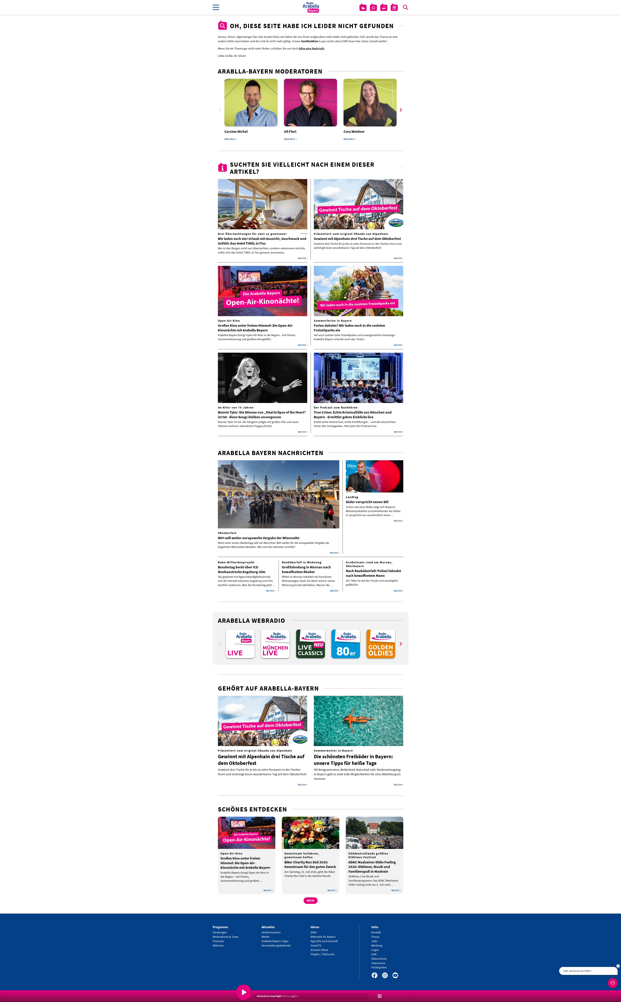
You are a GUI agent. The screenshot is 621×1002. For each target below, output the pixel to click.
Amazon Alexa (319, 950)
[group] (240, 644)
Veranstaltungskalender (276, 945)
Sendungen (220, 932)
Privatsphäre (379, 967)
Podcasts (218, 941)
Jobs (374, 941)
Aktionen (218, 945)
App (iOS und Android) (324, 941)
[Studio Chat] (373, 8)
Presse (375, 937)
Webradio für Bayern (323, 937)
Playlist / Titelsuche (323, 954)
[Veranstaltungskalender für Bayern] (394, 8)
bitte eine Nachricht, (312, 48)
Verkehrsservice (271, 932)
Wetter (266, 937)
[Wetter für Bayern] (363, 8)
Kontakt (376, 932)
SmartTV (316, 945)
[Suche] (405, 7)
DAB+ (314, 932)
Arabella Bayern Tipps (275, 941)
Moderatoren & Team (225, 937)
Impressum (378, 963)
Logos (375, 950)
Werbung (376, 945)
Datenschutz (379, 958)
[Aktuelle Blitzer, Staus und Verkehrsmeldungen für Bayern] (384, 8)
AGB (373, 954)
